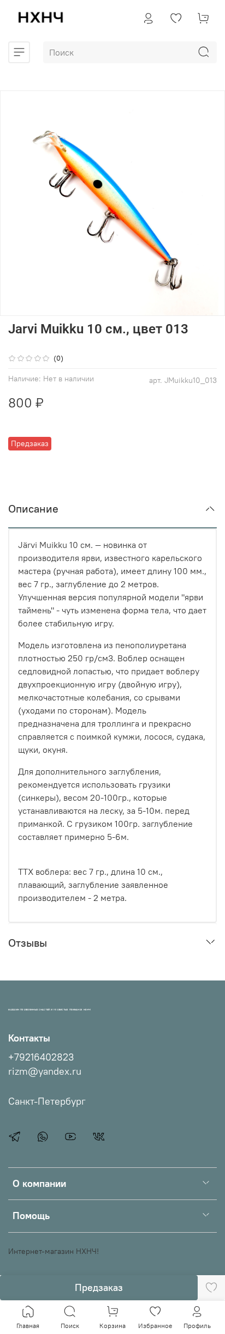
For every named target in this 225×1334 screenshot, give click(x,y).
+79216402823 (41, 1057)
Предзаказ (99, 1287)
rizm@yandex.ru (44, 1071)
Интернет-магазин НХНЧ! (53, 1251)
